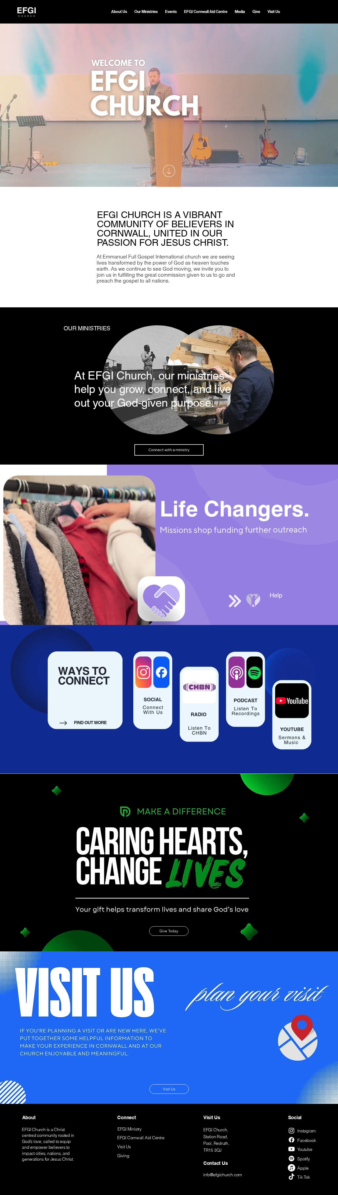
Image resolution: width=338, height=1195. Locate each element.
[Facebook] (291, 1139)
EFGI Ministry (130, 1129)
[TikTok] (291, 1177)
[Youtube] (291, 1149)
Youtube (304, 1149)
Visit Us (124, 1146)
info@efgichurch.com (222, 1174)
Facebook (306, 1140)
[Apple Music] (291, 1167)
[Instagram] (291, 1130)
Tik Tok (303, 1177)
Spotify (303, 1158)
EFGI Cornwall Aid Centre (141, 1137)
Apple (303, 1168)
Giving (123, 1155)
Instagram (306, 1130)
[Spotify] (291, 1158)
